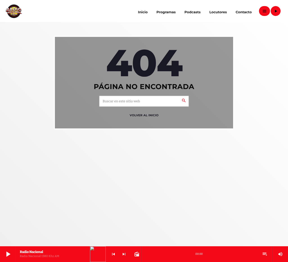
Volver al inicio (144, 115)
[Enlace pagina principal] (13, 11)
